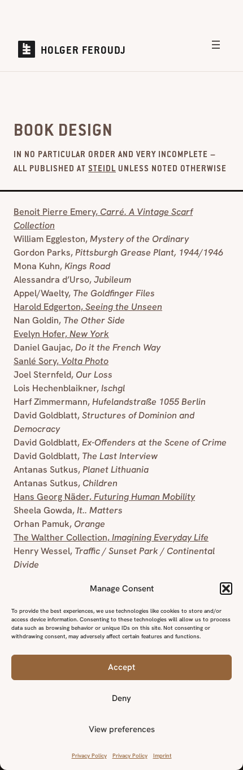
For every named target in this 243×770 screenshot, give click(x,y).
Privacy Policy (89, 755)
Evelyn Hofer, (61, 334)
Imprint (162, 755)
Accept (121, 667)
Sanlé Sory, (61, 361)
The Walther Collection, (111, 537)
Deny (121, 698)
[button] (226, 588)
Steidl (102, 170)
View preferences (122, 729)
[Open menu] (216, 45)
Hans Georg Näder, (104, 497)
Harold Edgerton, (88, 307)
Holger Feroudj (83, 51)
